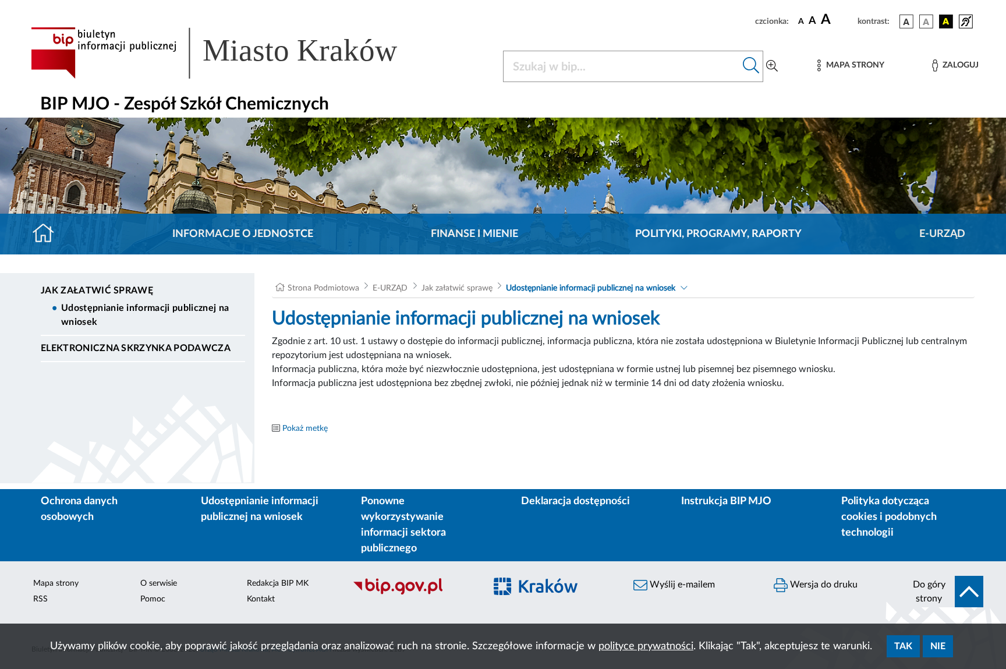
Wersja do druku (823, 584)
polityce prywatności (645, 646)
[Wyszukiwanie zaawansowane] (772, 66)
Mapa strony (56, 583)
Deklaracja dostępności (575, 501)
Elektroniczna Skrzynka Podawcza (136, 348)
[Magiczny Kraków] (553, 593)
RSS (40, 599)
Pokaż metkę (305, 428)
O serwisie (158, 583)
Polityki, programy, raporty (718, 234)
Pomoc (152, 599)
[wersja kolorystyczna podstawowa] (906, 21)
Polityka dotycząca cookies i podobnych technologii (889, 517)
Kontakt (261, 599)
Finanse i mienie (474, 234)
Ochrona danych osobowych (79, 509)
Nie (937, 646)
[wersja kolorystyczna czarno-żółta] (946, 21)
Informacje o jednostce (242, 234)
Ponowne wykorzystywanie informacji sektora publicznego (403, 525)
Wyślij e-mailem (681, 584)
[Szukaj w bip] (751, 66)
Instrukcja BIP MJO (726, 501)
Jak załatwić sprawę (97, 290)
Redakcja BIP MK (278, 583)
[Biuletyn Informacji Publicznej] (413, 593)
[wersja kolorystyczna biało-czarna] (926, 21)
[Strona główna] (48, 234)
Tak (903, 646)
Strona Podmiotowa (323, 288)
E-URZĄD (942, 234)
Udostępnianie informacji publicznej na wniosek (145, 315)
